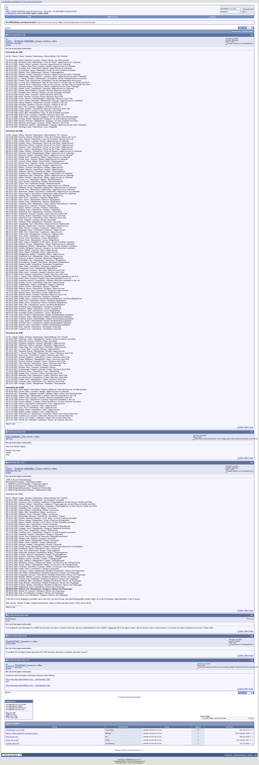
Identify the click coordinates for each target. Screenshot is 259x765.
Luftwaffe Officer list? (13, 743)
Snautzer (20, 665)
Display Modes (248, 31)
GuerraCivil (12, 641)
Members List (112, 17)
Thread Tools (236, 31)
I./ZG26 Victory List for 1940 (15, 730)
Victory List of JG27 (12, 740)
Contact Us (228, 755)
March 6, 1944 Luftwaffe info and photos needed (21, 733)
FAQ (29, 17)
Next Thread (136, 697)
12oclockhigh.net (240, 755)
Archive (250, 755)
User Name (224, 9)
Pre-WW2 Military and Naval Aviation (65, 11)
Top (255, 755)
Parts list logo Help (12, 737)
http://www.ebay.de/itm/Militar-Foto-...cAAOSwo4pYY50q (28, 679)
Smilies (8, 714)
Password (223, 12)
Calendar (212, 17)
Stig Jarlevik (13, 436)
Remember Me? (248, 9)
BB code (8, 713)
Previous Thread (124, 697)
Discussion (47, 11)
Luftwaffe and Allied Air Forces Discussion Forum (26, 11)
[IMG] (7, 716)
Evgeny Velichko (24, 41)
